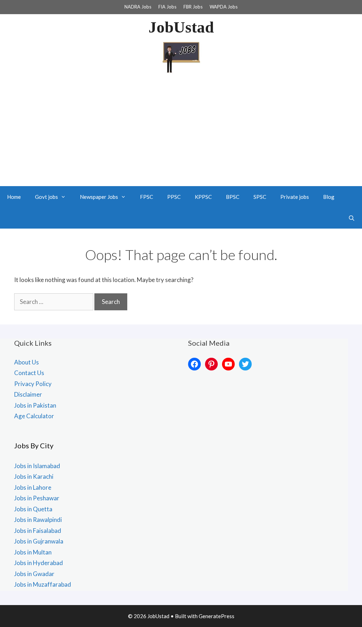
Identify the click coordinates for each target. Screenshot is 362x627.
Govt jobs (46, 197)
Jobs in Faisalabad (37, 530)
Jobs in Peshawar (36, 498)
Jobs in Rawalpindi (38, 519)
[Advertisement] (181, 133)
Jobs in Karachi (33, 476)
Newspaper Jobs (99, 197)
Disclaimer (28, 394)
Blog (328, 197)
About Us (26, 362)
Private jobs (294, 197)
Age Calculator (34, 416)
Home (14, 197)
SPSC (259, 197)
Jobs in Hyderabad (38, 562)
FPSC (146, 197)
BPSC (232, 197)
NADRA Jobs (137, 7)
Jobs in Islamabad (37, 466)
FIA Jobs (167, 7)
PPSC (174, 197)
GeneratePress (216, 616)
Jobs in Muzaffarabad (42, 584)
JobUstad (181, 27)
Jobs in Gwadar (34, 573)
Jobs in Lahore (32, 487)
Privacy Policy (33, 383)
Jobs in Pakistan (35, 405)
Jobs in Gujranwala (38, 541)
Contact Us (29, 372)
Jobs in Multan (33, 552)
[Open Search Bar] (351, 218)
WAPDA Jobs (224, 7)
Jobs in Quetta (33, 509)
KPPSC (203, 197)
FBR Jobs (193, 7)
